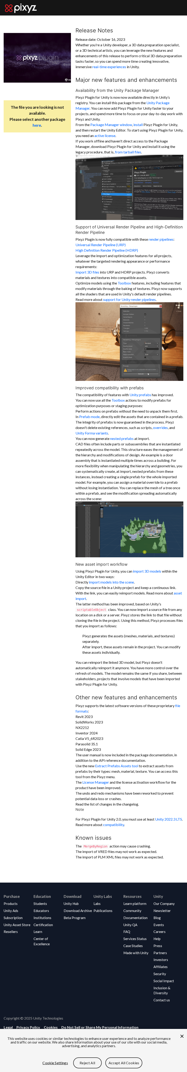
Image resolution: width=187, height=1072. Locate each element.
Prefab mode (89, 416)
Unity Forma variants (91, 433)
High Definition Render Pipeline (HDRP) (106, 250)
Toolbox (124, 283)
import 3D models (147, 571)
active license (104, 135)
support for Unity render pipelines (129, 299)
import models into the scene (111, 582)
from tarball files (128, 152)
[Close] (182, 1036)
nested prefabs (122, 438)
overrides (160, 427)
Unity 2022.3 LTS (168, 819)
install (138, 124)
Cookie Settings (55, 1063)
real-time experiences (109, 67)
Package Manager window (111, 124)
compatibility (113, 824)
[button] (17, 903)
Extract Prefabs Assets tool (116, 766)
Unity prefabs (140, 395)
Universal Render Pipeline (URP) (100, 245)
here (37, 125)
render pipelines (161, 239)
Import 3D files (87, 272)
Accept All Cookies (124, 1063)
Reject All (87, 1063)
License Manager (95, 782)
